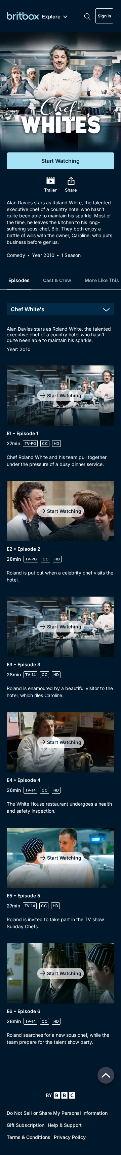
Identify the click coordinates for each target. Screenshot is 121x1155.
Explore (51, 16)
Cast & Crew (57, 280)
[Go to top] (105, 1075)
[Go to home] (60, 1095)
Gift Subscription (25, 1125)
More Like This (102, 280)
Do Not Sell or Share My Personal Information (57, 1113)
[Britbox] (23, 16)
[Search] (87, 16)
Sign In (104, 15)
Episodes (19, 280)
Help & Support (65, 1125)
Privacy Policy (70, 1137)
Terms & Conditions (28, 1137)
